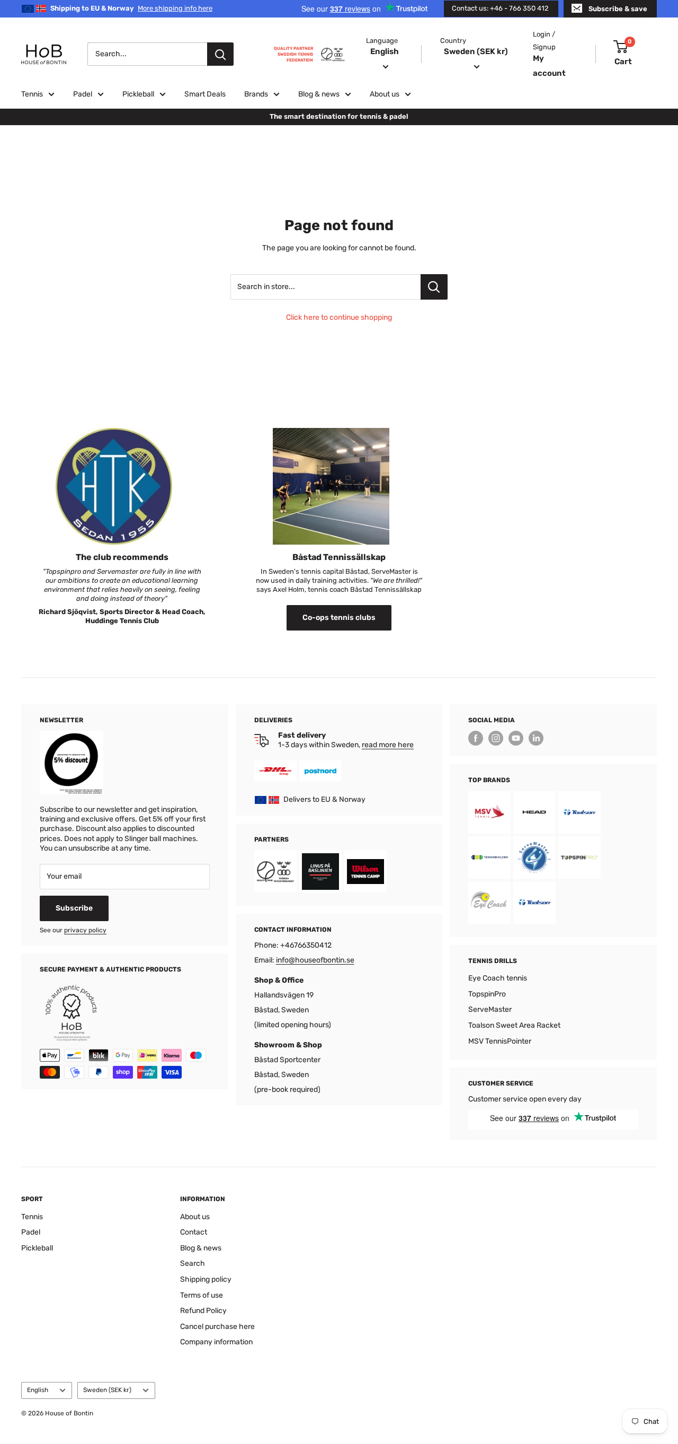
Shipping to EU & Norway (131, 8)
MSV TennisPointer (499, 1041)
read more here (388, 744)
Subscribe (74, 908)
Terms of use (201, 1295)
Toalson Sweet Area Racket (514, 1025)
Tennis (32, 94)
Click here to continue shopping (339, 317)
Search (192, 1263)
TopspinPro (487, 994)
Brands (256, 94)
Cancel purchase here (217, 1326)
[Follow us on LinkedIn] (536, 738)
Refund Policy (203, 1310)
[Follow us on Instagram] (495, 738)
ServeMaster (490, 1009)
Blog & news (319, 94)
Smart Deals (205, 94)
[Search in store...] (434, 287)
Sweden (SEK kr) (107, 1390)
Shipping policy (205, 1279)
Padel (82, 94)
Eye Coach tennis (497, 978)
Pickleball (138, 94)
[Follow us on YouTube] (515, 738)
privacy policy (85, 930)
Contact (193, 1232)
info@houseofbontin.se (315, 960)
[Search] (220, 54)
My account (549, 65)
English (37, 1390)
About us (384, 94)
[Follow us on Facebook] (475, 738)
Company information (216, 1341)
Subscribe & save (617, 9)
